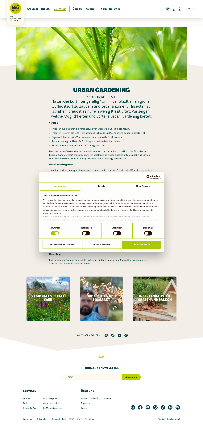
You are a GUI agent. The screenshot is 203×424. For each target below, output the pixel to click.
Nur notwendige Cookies (62, 245)
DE (189, 9)
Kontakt (27, 398)
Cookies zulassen (141, 245)
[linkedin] (119, 335)
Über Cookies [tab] (143, 186)
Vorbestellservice (51, 403)
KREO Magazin (50, 398)
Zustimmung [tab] (60, 186)
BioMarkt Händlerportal (169, 419)
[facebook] (112, 335)
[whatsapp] (106, 335)
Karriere (107, 398)
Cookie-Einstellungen (87, 419)
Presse (84, 408)
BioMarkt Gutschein (52, 408)
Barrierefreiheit (59, 419)
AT (194, 9)
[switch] (86, 233)
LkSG (71, 419)
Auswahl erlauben (101, 245)
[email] (126, 335)
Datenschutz (42, 419)
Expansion (85, 403)
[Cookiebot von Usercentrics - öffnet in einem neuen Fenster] (148, 177)
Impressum (28, 419)
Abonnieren (131, 377)
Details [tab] (101, 186)
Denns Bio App (29, 408)
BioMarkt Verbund (89, 398)
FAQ (25, 403)
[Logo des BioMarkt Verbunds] (13, 9)
